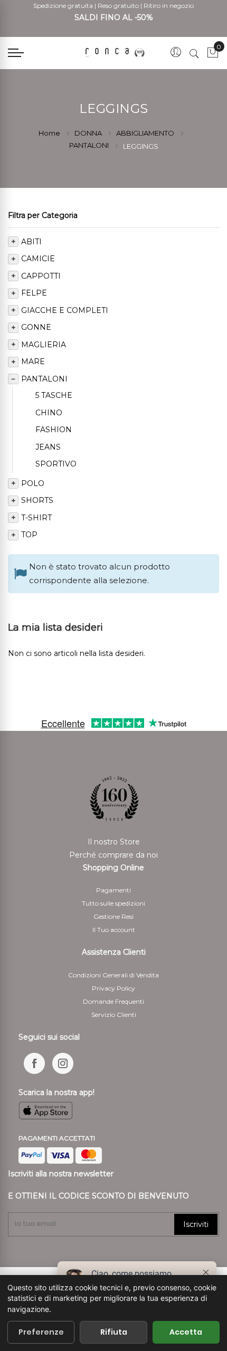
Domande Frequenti (113, 1001)
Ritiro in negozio (169, 5)
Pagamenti (113, 890)
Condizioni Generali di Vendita (113, 975)
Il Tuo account (113, 930)
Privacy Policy (113, 988)
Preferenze (41, 1332)
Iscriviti (196, 1224)
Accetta (185, 1332)
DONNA (88, 133)
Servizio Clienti (113, 1015)
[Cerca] (194, 53)
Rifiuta (113, 1332)
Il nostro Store (114, 841)
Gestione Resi (113, 916)
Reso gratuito (118, 5)
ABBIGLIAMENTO (146, 133)
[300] (116, 53)
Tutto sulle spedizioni (113, 903)
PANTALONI (89, 145)
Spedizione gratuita (63, 5)
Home (50, 133)
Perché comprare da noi (113, 855)
